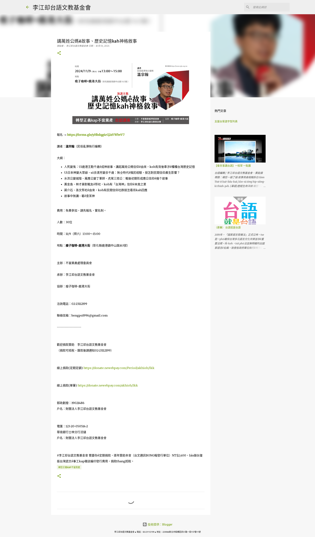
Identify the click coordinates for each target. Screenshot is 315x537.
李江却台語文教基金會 (62, 7)
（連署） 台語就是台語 (228, 227)
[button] (59, 53)
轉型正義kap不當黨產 (69, 467)
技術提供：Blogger (159, 524)
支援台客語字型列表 (226, 121)
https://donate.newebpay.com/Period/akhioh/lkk (118, 368)
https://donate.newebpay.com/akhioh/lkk (108, 385)
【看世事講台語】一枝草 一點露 (233, 165)
